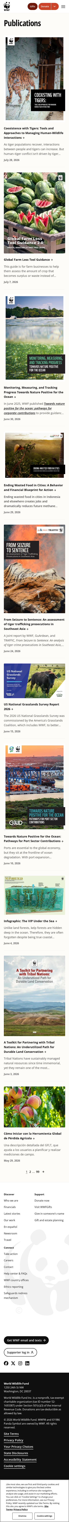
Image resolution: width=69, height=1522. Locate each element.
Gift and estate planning (49, 1220)
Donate (45, 6)
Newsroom (10, 1233)
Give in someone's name (49, 1213)
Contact (8, 1267)
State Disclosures (16, 1453)
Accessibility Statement (20, 1459)
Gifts (32, 6)
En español (10, 1227)
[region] (34, 1501)
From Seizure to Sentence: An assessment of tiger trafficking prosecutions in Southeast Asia (34, 624)
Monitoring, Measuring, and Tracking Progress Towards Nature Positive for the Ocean (33, 392)
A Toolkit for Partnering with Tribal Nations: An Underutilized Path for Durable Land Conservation (29, 1047)
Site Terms (11, 1434)
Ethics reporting (13, 1287)
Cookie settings (14, 1465)
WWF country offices (16, 1280)
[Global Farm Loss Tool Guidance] (34, 212)
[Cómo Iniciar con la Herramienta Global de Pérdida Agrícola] (34, 1106)
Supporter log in (18, 1352)
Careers (8, 1260)
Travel (7, 1240)
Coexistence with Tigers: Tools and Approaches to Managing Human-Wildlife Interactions (33, 133)
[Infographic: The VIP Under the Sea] (34, 895)
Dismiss (22, 1515)
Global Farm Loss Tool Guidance (27, 260)
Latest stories (12, 1213)
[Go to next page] (43, 1172)
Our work (9, 1220)
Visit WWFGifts (43, 1207)
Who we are (11, 1200)
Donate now (41, 1200)
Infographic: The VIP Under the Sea (29, 921)
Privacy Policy (13, 1440)
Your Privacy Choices (18, 1447)
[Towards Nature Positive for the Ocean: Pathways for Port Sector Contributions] (34, 787)
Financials (10, 1207)
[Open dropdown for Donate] (55, 6)
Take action (11, 1254)
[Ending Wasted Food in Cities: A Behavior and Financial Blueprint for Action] (34, 455)
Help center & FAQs (15, 1273)
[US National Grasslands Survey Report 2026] (34, 681)
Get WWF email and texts (24, 1340)
